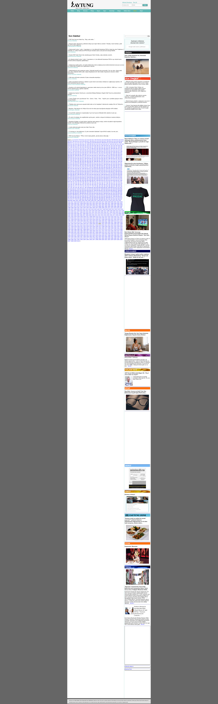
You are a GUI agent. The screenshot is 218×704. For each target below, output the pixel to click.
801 (93, 187)
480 (95, 167)
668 (104, 178)
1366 (78, 229)
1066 (112, 205)
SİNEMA (128, 53)
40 (77, 141)
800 (90, 187)
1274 (72, 222)
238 (121, 151)
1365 (75, 229)
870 (93, 192)
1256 (72, 220)
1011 (107, 200)
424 (71, 164)
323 (104, 157)
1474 (78, 238)
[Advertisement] (60, 32)
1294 (78, 223)
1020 (81, 202)
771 (76, 186)
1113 (89, 209)
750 (81, 184)
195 (73, 150)
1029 (109, 202)
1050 (118, 203)
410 (93, 163)
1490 (72, 239)
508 (107, 168)
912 (83, 194)
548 (93, 171)
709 (93, 181)
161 (102, 147)
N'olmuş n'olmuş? (130, 494)
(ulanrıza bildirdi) (73, 124)
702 (76, 181)
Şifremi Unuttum (127, 2)
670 (109, 178)
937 (88, 196)
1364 (72, 229)
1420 (78, 233)
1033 (121, 202)
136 (97, 145)
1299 (93, 223)
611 (78, 176)
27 (111, 139)
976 (71, 199)
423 (69, 164)
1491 (75, 239)
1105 (120, 207)
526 (95, 170)
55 (102, 141)
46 (87, 141)
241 (73, 152)
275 (100, 154)
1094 (87, 207)
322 (102, 157)
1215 (112, 216)
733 (95, 183)
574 (100, 173)
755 (93, 184)
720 (119, 181)
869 (90, 192)
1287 (112, 222)
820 (83, 189)
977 (73, 199)
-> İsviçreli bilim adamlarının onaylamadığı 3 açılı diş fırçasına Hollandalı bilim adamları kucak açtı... (93, 113)
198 (81, 150)
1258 (78, 220)
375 (119, 160)
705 (83, 181)
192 (121, 148)
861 (71, 192)
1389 (93, 231)
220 (78, 151)
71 (73, 142)
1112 (86, 209)
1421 (81, 233)
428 (81, 164)
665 (97, 178)
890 (85, 193)
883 (69, 193)
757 (97, 184)
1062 (99, 205)
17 (94, 139)
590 (83, 174)
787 (114, 186)
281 (114, 154)
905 (121, 193)
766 (119, 184)
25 (107, 139)
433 (93, 164)
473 (78, 167)
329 (119, 157)
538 (69, 171)
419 (114, 163)
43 (82, 141)
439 (107, 164)
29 (114, 139)
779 (95, 186)
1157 (107, 212)
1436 (72, 235)
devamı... (131, 248)
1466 (109, 236)
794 (76, 187)
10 (82, 139)
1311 (75, 225)
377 (69, 161)
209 (107, 150)
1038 (81, 203)
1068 (118, 205)
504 (97, 168)
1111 (84, 209)
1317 (93, 225)
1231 (105, 218)
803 (97, 187)
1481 (99, 238)
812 (119, 187)
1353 (93, 228)
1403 (81, 232)
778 (93, 186)
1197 (113, 215)
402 (73, 163)
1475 (81, 238)
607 (69, 176)
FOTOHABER (130, 136)
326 (112, 157)
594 (93, 174)
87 (100, 142)
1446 (102, 235)
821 (85, 189)
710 (95, 181)
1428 (102, 233)
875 (104, 192)
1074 (81, 206)
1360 (115, 228)
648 (112, 177)
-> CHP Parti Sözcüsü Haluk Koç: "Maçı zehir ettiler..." (81, 39)
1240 (78, 219)
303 (112, 155)
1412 (108, 232)
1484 (109, 238)
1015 (119, 200)
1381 (69, 231)
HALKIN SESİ (131, 370)
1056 (81, 205)
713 (102, 181)
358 (78, 160)
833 (114, 189)
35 (68, 141)
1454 (72, 236)
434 (95, 164)
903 (116, 193)
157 (93, 147)
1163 (69, 213)
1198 (116, 215)
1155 (101, 212)
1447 (105, 235)
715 (107, 181)
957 (81, 197)
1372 (96, 229)
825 (95, 189)
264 (73, 154)
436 (100, 164)
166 (114, 147)
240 (71, 152)
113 (99, 144)
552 (102, 171)
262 (69, 154)
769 (71, 186)
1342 (115, 226)
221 (81, 151)
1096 (93, 207)
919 (100, 194)
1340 (109, 226)
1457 (81, 236)
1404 (84, 232)
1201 (69, 216)
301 (107, 155)
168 (119, 147)
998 (69, 200)
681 (81, 180)
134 (93, 145)
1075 (84, 206)
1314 (84, 225)
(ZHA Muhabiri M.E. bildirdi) (76, 101)
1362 (121, 228)
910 (78, 194)
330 (121, 157)
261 (121, 152)
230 (102, 151)
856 (114, 190)
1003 (83, 200)
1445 (99, 235)
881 (119, 192)
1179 (116, 213)
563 (73, 173)
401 (71, 163)
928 (121, 194)
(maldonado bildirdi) (74, 128)
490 (119, 167)
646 (107, 177)
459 (100, 165)
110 (93, 144)
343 (97, 158)
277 (104, 154)
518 (76, 170)
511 (114, 168)
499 (85, 168)
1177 (110, 213)
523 (88, 170)
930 (71, 196)
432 (90, 164)
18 (95, 139)
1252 (115, 219)
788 (116, 186)
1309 (69, 225)
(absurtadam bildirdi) (74, 114)
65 (119, 141)
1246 (96, 219)
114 (102, 144)
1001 (77, 200)
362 (88, 160)
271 (90, 154)
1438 (78, 235)
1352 (90, 228)
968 (107, 197)
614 (85, 176)
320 (97, 157)
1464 (102, 236)
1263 (93, 220)
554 (107, 171)
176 (83, 148)
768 (69, 186)
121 (118, 144)
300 (104, 155)
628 (119, 176)
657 (78, 178)
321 (100, 157)
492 (69, 168)
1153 (96, 212)
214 (119, 150)
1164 (72, 213)
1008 (98, 200)
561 (69, 173)
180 (93, 148)
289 (78, 155)
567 (83, 173)
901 (112, 193)
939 (93, 196)
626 (114, 176)
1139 (110, 210)
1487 (118, 238)
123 (123, 144)
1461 (93, 236)
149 (73, 147)
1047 (109, 203)
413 (100, 163)
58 (107, 141)
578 (109, 173)
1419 (75, 233)
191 (119, 148)
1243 (87, 219)
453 (85, 165)
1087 (121, 206)
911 (81, 194)
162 (104, 147)
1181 (122, 213)
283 (119, 154)
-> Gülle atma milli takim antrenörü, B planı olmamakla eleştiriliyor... (84, 77)
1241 (81, 219)
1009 (101, 200)
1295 (81, 223)
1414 (115, 232)
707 (88, 181)
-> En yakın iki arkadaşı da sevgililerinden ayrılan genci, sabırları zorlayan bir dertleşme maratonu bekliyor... (94, 117)
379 (73, 161)
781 (100, 186)
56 (104, 141)
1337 (99, 226)
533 (112, 170)
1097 (96, 207)
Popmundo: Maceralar (131, 546)
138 (102, 145)
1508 (72, 241)
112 (97, 144)
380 (76, 161)
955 (76, 197)
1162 (122, 212)
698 (121, 180)
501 (90, 168)
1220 (72, 218)
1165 (75, 213)
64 (117, 141)
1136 (101, 210)
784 (107, 186)
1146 (75, 212)
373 (114, 160)
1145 (72, 212)
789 (119, 186)
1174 (101, 213)
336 (81, 158)
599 (104, 174)
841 (78, 190)
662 (90, 178)
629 (121, 176)
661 (88, 178)
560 (121, 171)
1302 (102, 223)
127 (76, 145)
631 (71, 177)
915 (90, 194)
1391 (99, 231)
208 (104, 150)
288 (76, 155)
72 (75, 142)
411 (95, 163)
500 (88, 168)
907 (71, 194)
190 (116, 148)
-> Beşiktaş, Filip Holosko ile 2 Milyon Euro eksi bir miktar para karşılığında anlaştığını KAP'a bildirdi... (93, 108)
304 (114, 155)
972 (116, 197)
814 (69, 189)
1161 (119, 212)
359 (81, 160)
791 (69, 187)
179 (90, 148)
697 (119, 180)
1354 (96, 228)
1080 (99, 206)
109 (90, 144)
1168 (84, 213)
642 (97, 177)
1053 (72, 205)
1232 (109, 218)
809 (112, 187)
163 (107, 147)
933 (78, 196)
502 (93, 168)
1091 (78, 207)
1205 (81, 216)
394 (109, 161)
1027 (102, 202)
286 (71, 155)
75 (80, 142)
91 (107, 142)
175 (81, 148)
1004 (86, 200)
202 (90, 150)
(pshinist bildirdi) (73, 67)
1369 (87, 229)
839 (73, 190)
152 (81, 147)
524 (90, 170)
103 (76, 144)
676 (69, 180)
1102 (111, 207)
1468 (115, 236)
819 (81, 189)
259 (116, 152)
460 (102, 165)
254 (104, 152)
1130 (84, 210)
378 (71, 161)
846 (90, 190)
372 (112, 160)
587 (76, 174)
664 (95, 178)
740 (112, 183)
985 (93, 199)
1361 (118, 228)
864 (78, 192)
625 (112, 176)
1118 (104, 209)
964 (97, 197)
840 (76, 190)
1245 (93, 219)
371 (109, 160)
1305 (112, 223)
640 (93, 177)
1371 (93, 229)
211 (112, 150)
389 (97, 161)
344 (100, 158)
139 (104, 145)
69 (70, 142)
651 (119, 177)
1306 (115, 223)
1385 (81, 231)
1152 (93, 212)
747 (73, 184)
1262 (90, 220)
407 (85, 163)
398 (119, 161)
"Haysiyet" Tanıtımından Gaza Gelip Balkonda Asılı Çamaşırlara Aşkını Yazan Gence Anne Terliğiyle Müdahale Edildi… (136, 588)
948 (114, 196)
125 (71, 145)
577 (107, 173)
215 (121, 150)
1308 (121, 223)
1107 (72, 209)
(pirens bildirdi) (72, 78)
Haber (128, 567)
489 (116, 167)
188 (112, 148)
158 (95, 147)
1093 (84, 207)
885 (73, 193)
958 (83, 197)
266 (78, 154)
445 (121, 164)
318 (92, 157)
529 (102, 170)
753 (88, 184)
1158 (110, 212)
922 (107, 194)
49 (92, 141)
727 (81, 183)
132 (88, 145)
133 (90, 145)
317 (90, 157)
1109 (78, 209)
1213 (105, 216)
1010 (104, 200)
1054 (75, 205)
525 (93, 170)
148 (71, 147)
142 (112, 145)
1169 (87, 213)
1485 (112, 238)
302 (109, 155)
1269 (112, 220)
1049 (115, 203)
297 (97, 155)
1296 (84, 223)
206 (100, 150)
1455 (75, 236)
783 (104, 186)
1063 (102, 205)
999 (71, 200)
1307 (118, 223)
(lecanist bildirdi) (72, 40)
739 (109, 183)
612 (81, 176)
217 (71, 151)
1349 (81, 228)
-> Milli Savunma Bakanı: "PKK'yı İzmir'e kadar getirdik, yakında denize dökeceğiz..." (89, 136)
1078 (93, 206)
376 (121, 160)
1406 (90, 232)
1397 (118, 231)
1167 (81, 213)
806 (104, 187)
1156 (104, 212)
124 (69, 145)
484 (104, 167)
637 (85, 177)
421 (119, 163)
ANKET (128, 491)
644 (102, 177)
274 (97, 154)
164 (109, 147)
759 (102, 184)
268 (83, 154)
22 (102, 139)
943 (102, 196)
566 (81, 173)
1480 (96, 238)
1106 (69, 209)
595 (95, 174)
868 (88, 192)
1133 (93, 210)
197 (78, 150)
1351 (87, 228)
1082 (105, 206)
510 (112, 168)
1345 (69, 228)
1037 (78, 203)
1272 (121, 220)
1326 (121, 225)
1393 (105, 231)
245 (83, 152)
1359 (112, 228)
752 (85, 184)
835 (119, 189)
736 (102, 183)
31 (117, 139)
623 (107, 176)
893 (93, 193)
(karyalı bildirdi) (72, 95)
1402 (78, 232)
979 (78, 199)
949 (116, 196)
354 (69, 160)
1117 (101, 209)
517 (73, 170)
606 (121, 174)
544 (83, 171)
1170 (90, 213)
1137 (104, 210)
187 (109, 148)
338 (85, 158)
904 (119, 193)
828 (102, 189)
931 (73, 196)
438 (104, 164)
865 (81, 192)
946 (109, 196)
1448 (109, 235)
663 (93, 178)
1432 (115, 233)
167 (116, 147)
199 (83, 150)
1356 (102, 228)
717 (112, 181)
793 (73, 187)
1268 (109, 220)
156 (90, 147)
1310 (72, 225)
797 (83, 187)
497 (81, 168)
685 (90, 180)
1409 (99, 232)
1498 (96, 239)
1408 (96, 232)
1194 (104, 215)
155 (88, 147)
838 (71, 190)
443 (116, 164)
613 (83, 176)
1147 (78, 212)
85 (97, 142)
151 (78, 147)
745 (69, 184)
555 (109, 171)
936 (85, 196)
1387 (87, 231)
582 (119, 173)
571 (93, 173)
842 (81, 190)
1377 (112, 229)
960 (88, 197)
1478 (90, 238)
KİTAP (127, 388)
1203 (75, 216)
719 (116, 181)
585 (71, 174)
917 (95, 194)
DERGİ (128, 466)
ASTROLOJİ (130, 355)
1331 (81, 226)
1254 (121, 219)
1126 (72, 210)
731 (90, 183)
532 (109, 170)
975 (69, 199)
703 (78, 181)
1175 (104, 213)
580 (114, 173)
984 (90, 199)
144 (116, 145)
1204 (78, 216)
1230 (102, 218)
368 (102, 160)
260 (119, 152)
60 (111, 141)
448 (73, 165)
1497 (93, 239)
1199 (119, 215)
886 (76, 193)
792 (71, 187)
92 (109, 142)
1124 (121, 209)
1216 (115, 216)
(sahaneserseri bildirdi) (74, 56)
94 (112, 142)
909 (76, 194)
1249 (105, 219)
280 (112, 154)
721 (121, 181)
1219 (69, 218)
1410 (102, 232)
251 (97, 152)
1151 (90, 212)
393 (107, 161)
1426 (96, 233)
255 (107, 152)
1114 (92, 209)
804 (100, 187)
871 (95, 192)
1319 (99, 225)
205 (97, 150)
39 (75, 141)
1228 (96, 218)
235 (114, 151)
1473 (75, 238)
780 (97, 186)
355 (71, 160)
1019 (78, 202)
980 (81, 199)
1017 (72, 202)
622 (104, 176)
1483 (105, 238)
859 (121, 190)
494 (73, 168)
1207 (87, 216)
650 (116, 177)
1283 (99, 222)
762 (109, 184)
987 (97, 199)
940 (95, 196)
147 (69, 147)
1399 (69, 232)
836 (121, 189)
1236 (121, 218)
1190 (93, 215)
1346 (72, 228)
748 (76, 184)
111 (95, 144)
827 (100, 189)
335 (78, 158)
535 (116, 170)
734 (97, 183)
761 (107, 184)
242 (76, 152)
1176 (107, 213)
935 (83, 196)
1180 (119, 213)
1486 (115, 238)
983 (88, 199)
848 (95, 190)
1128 (78, 210)
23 (104, 139)
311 (76, 157)
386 (90, 161)
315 (85, 157)
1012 (110, 200)
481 (97, 167)
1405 (87, 232)
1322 (108, 225)
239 (69, 152)
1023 (90, 202)
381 (78, 161)
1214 (108, 216)
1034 (69, 203)
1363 (69, 229)
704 (81, 181)
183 (100, 148)
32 (119, 139)
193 (69, 150)
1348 (78, 228)
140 (107, 145)
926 (116, 194)
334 (76, 158)
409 (90, 163)
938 (90, 196)
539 (71, 171)
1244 (90, 219)
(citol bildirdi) (72, 52)
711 (97, 181)
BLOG (127, 330)
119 (113, 144)
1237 (69, 219)
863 (76, 192)
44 (83, 141)
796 (81, 187)
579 (112, 173)
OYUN (127, 543)
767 (121, 184)
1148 (81, 212)
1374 (102, 229)
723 (71, 183)
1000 (73, 200)
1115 (95, 209)
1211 (99, 216)
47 (88, 141)
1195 (107, 215)
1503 (112, 239)
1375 (105, 229)
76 (82, 142)
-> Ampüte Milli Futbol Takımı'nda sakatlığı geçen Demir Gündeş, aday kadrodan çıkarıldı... (90, 55)
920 (102, 194)
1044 (99, 203)
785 (109, 186)
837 (69, 190)
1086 (118, 206)
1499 (99, 239)
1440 (84, 235)
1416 (121, 232)
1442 (90, 235)
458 (97, 165)
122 (120, 144)
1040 (87, 203)
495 (76, 168)
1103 (114, 207)
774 (83, 186)
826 (97, 189)
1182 (69, 215)
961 (90, 197)
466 (116, 165)
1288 (115, 222)
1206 (84, 216)
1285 (105, 222)
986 (95, 199)
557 (114, 171)
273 (95, 154)
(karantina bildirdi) (73, 137)
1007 (95, 200)
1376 (109, 229)
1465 (105, 236)
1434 (121, 233)
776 (88, 186)
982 (85, 199)
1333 (87, 226)
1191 (96, 215)
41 (78, 141)
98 (119, 142)
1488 (121, 238)
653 (69, 178)
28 (112, 139)
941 (97, 196)
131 (85, 145)
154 (85, 147)
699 (69, 181)
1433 (118, 233)
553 (104, 171)
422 (121, 163)
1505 (118, 239)
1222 (78, 218)
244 (81, 152)
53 (99, 141)
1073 (78, 206)
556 (112, 171)
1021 (84, 202)
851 (102, 190)
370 (107, 160)
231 (104, 151)
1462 (96, 236)
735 (100, 183)
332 (71, 158)
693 (109, 180)
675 (121, 178)
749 (78, 184)
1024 (93, 202)
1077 (90, 206)
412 (97, 163)
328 (116, 157)
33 (121, 139)
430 (85, 164)
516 (71, 170)
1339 (105, 226)
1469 (118, 236)
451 (81, 165)
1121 (112, 209)
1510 (78, 241)
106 (83, 144)
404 (78, 163)
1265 (99, 220)
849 (97, 190)
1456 (78, 236)
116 (106, 144)
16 (92, 139)
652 (121, 177)
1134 (96, 210)
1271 (118, 220)
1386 (84, 231)
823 (90, 189)
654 (71, 178)
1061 (96, 205)
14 (88, 139)
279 (109, 154)
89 (104, 142)
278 (107, 154)
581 (116, 173)
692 (107, 180)
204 (95, 150)
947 (112, 196)
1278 (84, 222)
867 (85, 192)
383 (83, 161)
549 (95, 171)
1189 (90, 215)
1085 (115, 206)
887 (78, 193)
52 (97, 141)
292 (85, 155)
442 (114, 164)
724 (73, 183)
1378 (115, 229)
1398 (121, 231)
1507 (69, 241)
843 (83, 190)
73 (77, 142)
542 (78, 171)
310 (73, 157)
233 (109, 151)
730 (88, 183)
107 (85, 144)
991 (107, 199)
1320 (102, 225)
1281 (93, 222)
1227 (93, 218)
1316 (90, 225)
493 (71, 168)
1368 (84, 229)
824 (93, 189)
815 (71, 189)
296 (95, 155)
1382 (72, 231)
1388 (90, 231)
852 (104, 190)
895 (97, 193)
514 (121, 168)
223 (85, 151)
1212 (102, 216)
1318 (96, 225)
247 (88, 152)
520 (81, 170)
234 (112, 151)
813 (121, 187)
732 (93, 183)
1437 (75, 235)
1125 (69, 210)
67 (123, 141)
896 (100, 193)
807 (107, 187)
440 (109, 164)
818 (78, 189)
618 (95, 176)
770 (73, 186)
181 (95, 148)
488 (114, 167)
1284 (102, 222)
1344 (121, 226)
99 (121, 142)
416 (107, 163)
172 (73, 148)
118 (111, 144)
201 (88, 150)
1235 (118, 218)
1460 (90, 236)
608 (71, 176)
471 (73, 167)
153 (83, 147)
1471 (69, 238)
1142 (119, 210)
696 (116, 180)
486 (109, 167)
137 (100, 145)
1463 (99, 236)
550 (97, 171)
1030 (112, 202)
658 (81, 178)
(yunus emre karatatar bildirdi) (76, 84)
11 (83, 139)
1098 (99, 207)
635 (81, 177)
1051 (121, 203)
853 (107, 190)
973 (119, 197)
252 (100, 152)
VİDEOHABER (130, 251)
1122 (115, 209)
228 (97, 151)
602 (112, 174)
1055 (78, 205)
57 (106, 141)
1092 (81, 207)
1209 (93, 216)
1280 (90, 222)
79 (87, 142)
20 (99, 139)
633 (76, 177)
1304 (109, 223)
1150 (87, 212)
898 (104, 193)
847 (93, 190)
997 (121, 199)
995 (116, 199)
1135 (99, 210)
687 (95, 180)
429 (83, 164)
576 (104, 173)
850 (100, 190)
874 (102, 192)
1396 (115, 231)
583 (121, 173)
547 (90, 171)
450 (78, 165)
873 (100, 192)
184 (102, 148)
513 (119, 168)
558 (116, 171)
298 (100, 155)
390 (100, 161)
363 (90, 160)
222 (83, 151)
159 (97, 147)
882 (121, 192)
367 (100, 160)
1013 (113, 200)
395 (112, 161)
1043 (96, 203)
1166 (78, 213)
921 (104, 194)
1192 (99, 215)
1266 (102, 220)
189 (114, 148)
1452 (121, 235)
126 (73, 145)
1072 (75, 206)
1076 (87, 206)
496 (78, 168)
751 (83, 184)
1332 (84, 226)
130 (83, 145)
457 (95, 165)
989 (102, 199)
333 (73, 158)
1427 (99, 233)
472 (76, 167)
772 (78, 186)
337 (83, 158)
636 (83, 177)
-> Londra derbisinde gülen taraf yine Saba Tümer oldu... (81, 127)
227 (95, 151)
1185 (78, 215)
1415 (118, 232)
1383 (75, 231)
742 (116, 183)
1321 (105, 225)
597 (100, 174)
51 (95, 141)
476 (85, 167)
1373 (99, 229)
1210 (96, 216)
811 (116, 187)
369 (104, 160)
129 (81, 145)
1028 (105, 202)
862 (73, 192)
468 (121, 165)
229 (100, 151)
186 (107, 148)
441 (112, 164)
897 (102, 193)
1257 (75, 220)
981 (83, 199)
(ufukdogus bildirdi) (73, 110)
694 (112, 180)
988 (100, 199)
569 (88, 173)
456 (93, 165)
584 (69, 174)
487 (112, 167)
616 (90, 176)
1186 (81, 215)
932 (76, 196)
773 (81, 186)
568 (85, 173)
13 (87, 139)
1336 (96, 226)
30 (116, 139)
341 (93, 158)
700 (71, 181)
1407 (93, 232)
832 (112, 189)
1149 (84, 212)
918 (97, 194)
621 (102, 176)
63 (116, 141)
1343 (118, 226)
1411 (105, 232)
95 (114, 142)
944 (104, 196)
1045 (102, 203)
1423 (87, 233)
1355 (99, 228)
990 (104, 199)
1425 (93, 233)
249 (93, 152)
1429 (105, 233)
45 (85, 141)
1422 (84, 233)
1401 (75, 232)
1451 (118, 235)
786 (112, 186)
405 (81, 163)
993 (112, 199)
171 (71, 148)
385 (88, 161)
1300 (96, 223)
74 (78, 142)
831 (109, 189)
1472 (72, 238)
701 (73, 181)
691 (104, 180)
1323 (112, 225)
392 (104, 161)
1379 (118, 229)
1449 (112, 235)
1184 (75, 215)
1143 (122, 210)
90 (106, 142)
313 (81, 157)
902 (114, 193)
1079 (96, 206)
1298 (90, 223)
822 (88, 189)
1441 (87, 235)
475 (83, 167)
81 (90, 142)
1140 (113, 210)
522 (85, 170)
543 (81, 171)
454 (88, 165)
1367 (81, 229)
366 (97, 160)
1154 (99, 212)
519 (78, 170)
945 (107, 196)
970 (112, 197)
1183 (72, 215)
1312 (78, 225)
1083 (109, 206)
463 (109, 165)
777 (90, 186)
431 (88, 164)
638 (88, 177)
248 (90, 152)
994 (114, 199)
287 (73, 155)
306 (119, 155)
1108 (75, 209)
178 (88, 148)
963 (95, 197)
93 (111, 142)
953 (71, 197)
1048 (112, 203)
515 (69, 170)
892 (90, 193)
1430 (109, 233)
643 (100, 177)
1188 (87, 215)
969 (109, 197)
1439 (81, 235)
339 (88, 158)
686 (93, 180)
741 (114, 183)
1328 (72, 226)
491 (121, 167)
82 (92, 142)
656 (76, 178)
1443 (93, 235)
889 (83, 193)
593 (90, 174)
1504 (115, 239)
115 (104, 144)
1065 (109, 205)
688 (97, 180)
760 (104, 184)
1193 (101, 215)
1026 (99, 202)
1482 (102, 238)
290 (81, 155)
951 (121, 196)
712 (100, 181)
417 (109, 163)
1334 (90, 226)
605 (119, 174)
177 (85, 148)
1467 (112, 236)
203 (93, 150)
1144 (69, 212)
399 (121, 161)
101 (71, 144)
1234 (115, 218)
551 (100, 171)
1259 (81, 220)
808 (109, 187)
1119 (107, 209)
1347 (75, 228)
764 (114, 184)
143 (114, 145)
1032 (118, 202)
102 (73, 144)
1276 (78, 222)
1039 (84, 203)
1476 (84, 238)
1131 (87, 210)
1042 (93, 203)
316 (88, 157)
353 (121, 158)
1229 (99, 218)
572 (95, 173)
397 (116, 161)
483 (102, 167)
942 (100, 196)
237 (119, 151)
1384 (78, 231)
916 (92, 194)
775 (85, 186)
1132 (90, 210)
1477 (87, 238)
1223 (81, 218)
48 (90, 141)
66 (121, 141)
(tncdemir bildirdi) (73, 105)
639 (90, 177)
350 (114, 158)
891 (88, 193)
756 (95, 184)
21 (100, 139)
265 (76, 154)
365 (95, 160)
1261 (87, 220)
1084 (112, 206)
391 (102, 161)
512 (116, 168)
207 (102, 150)
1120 (109, 209)
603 (114, 174)
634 (78, 177)
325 (109, 157)
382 (81, 161)
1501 (105, 239)
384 (85, 161)
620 (100, 176)
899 (107, 193)
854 (109, 190)
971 (114, 197)
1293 (75, 223)
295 (93, 155)
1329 (75, 226)
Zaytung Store (128, 669)
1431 (112, 233)
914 (88, 194)
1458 (84, 236)
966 (102, 197)
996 (119, 199)
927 (119, 194)
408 (88, 163)
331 (69, 158)
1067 (115, 205)
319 (95, 157)
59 (109, 141)
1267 (105, 220)
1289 (118, 222)
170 (69, 148)
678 (73, 180)
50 (94, 141)
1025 (96, 202)
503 (95, 168)
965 (100, 197)
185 (104, 148)
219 (76, 151)
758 (100, 184)
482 (100, 167)
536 (119, 170)
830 (107, 189)
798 (85, 187)
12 (85, 139)
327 (114, 157)
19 (97, 139)
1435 (69, 235)
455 (90, 165)
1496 (90, 239)
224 (88, 151)
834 (116, 189)
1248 (102, 219)
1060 (93, 205)
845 (88, 190)
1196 (110, 215)
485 (107, 167)
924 (112, 194)
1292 (72, 223)
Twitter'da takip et (129, 666)
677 (71, 180)
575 (102, 173)
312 (78, 157)
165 (112, 147)
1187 (84, 215)
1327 (69, 226)
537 (121, 170)
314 (83, 157)
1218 (121, 216)
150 (76, 147)
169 (121, 147)
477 (88, 167)
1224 (84, 218)
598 (102, 174)
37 (71, 141)
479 (93, 167)
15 (90, 139)
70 (71, 142)
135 (95, 145)
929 (69, 196)
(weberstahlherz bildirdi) (75, 133)
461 (104, 165)
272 (93, 154)
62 (114, 141)
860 (69, 192)
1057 (84, 205)
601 (109, 174)
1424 (90, 233)
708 (90, 181)
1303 (105, 223)
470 (71, 167)
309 (71, 157)
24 (105, 139)
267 (81, 154)
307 (121, 155)
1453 (69, 236)
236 (116, 151)
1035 (72, 203)
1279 (87, 222)
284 (121, 154)
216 (69, 151)
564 (76, 173)
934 (81, 196)
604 (116, 174)
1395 (112, 231)
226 (93, 151)
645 (104, 177)
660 (85, 178)
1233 (112, 218)
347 (107, 158)
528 (100, 170)
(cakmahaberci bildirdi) (74, 46)
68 (68, 142)
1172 (96, 213)
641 (95, 177)
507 (104, 168)
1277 (81, 222)
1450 (115, 235)
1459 (87, 236)
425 (73, 164)
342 (95, 158)
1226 (90, 218)
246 (85, 152)
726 (78, 183)
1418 (72, 233)
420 (116, 163)
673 (116, 178)
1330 (78, 226)
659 (83, 178)
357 (76, 160)
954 (73, 197)
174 (78, 148)
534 (114, 170)
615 (88, 176)
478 (90, 167)
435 (97, 164)
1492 (78, 239)
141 (109, 145)
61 (112, 141)
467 (119, 165)
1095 (90, 207)
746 (71, 184)
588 (78, 174)
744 (121, 183)
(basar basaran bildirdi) (74, 74)
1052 (69, 205)
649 (114, 177)
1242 (84, 219)
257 (112, 152)
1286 (109, 222)
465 (114, 165)
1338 (102, 226)
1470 (121, 236)
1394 (109, 231)
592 (88, 174)
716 (109, 181)
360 (83, 160)
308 (69, 157)
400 (69, 163)
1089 (72, 207)
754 (90, 184)
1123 (118, 209)
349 (112, 158)
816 (73, 189)
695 (114, 180)
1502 (109, 239)
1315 (87, 225)
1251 (112, 219)
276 (102, 154)
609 (73, 176)
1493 (81, 239)
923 (109, 194)
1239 (75, 219)
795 (78, 187)
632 (73, 177)
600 (107, 174)
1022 (87, 202)
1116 (98, 209)
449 (76, 165)
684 (88, 180)
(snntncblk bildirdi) (73, 90)
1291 (69, 223)
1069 (121, 205)
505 (100, 168)
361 (85, 160)
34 (122, 139)
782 (102, 186)
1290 (121, 222)
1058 (87, 205)
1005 (89, 200)
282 (116, 154)
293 (88, 155)
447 (71, 165)
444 (119, 164)
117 (109, 144)
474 (81, 167)
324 (107, 157)
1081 (102, 206)
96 (116, 142)
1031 (115, 202)
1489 (69, 239)
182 (97, 148)
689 (100, 180)
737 (104, 183)
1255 (69, 220)
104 (78, 144)
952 (69, 197)
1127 (75, 210)
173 (76, 148)
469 (69, 167)
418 (112, 163)
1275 (75, 222)
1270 (115, 220)
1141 (116, 210)
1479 (93, 238)
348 (109, 158)
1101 (108, 207)
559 (119, 171)
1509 (75, 241)
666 (100, 178)
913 (85, 194)
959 (85, 197)
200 (85, 150)
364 (93, 160)
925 (114, 194)
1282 (96, 222)
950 (119, 196)
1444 (96, 235)
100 (69, 144)
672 (114, 178)
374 (116, 160)
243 (78, 152)
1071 (72, 206)
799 (88, 187)
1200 (122, 215)
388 (95, 161)
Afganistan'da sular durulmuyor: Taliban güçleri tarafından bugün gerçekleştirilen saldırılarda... (136, 165)
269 (85, 154)
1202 (72, 216)
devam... (130, 366)
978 (76, 199)
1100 (105, 207)
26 (109, 139)
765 (116, 184)
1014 (116, 200)
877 (109, 192)
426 (76, 164)
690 (102, 180)
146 (121, 145)
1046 (105, 203)
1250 (109, 219)
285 (69, 155)
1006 (92, 200)
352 (119, 158)
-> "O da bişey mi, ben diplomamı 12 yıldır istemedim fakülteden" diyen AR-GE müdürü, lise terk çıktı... (93, 131)
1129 (81, 210)
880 (116, 192)
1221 (75, 218)
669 (107, 178)
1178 (113, 213)
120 (115, 144)
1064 (105, 205)
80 (88, 142)
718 (114, 181)
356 (73, 160)
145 (119, 145)
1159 (113, 212)
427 (78, 164)
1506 (121, 239)
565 (78, 173)
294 (90, 155)
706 (85, 181)
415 (104, 163)
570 (90, 173)
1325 (118, 225)
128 (78, 145)
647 (109, 177)
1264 (96, 220)
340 (90, 158)
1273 (69, 222)
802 (95, 187)
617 (92, 176)
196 (76, 150)
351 (116, 158)
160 (100, 147)
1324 (115, 225)
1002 (80, 200)
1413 (112, 232)
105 (81, 144)
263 (71, 154)
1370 (90, 229)
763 (112, 184)
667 (102, 178)
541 (76, 171)
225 (90, 151)
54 (100, 141)
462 (107, 165)
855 (112, 190)
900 (109, 193)
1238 (72, 219)
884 (71, 193)
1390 (96, 231)
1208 (90, 216)
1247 (99, 219)
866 (83, 192)
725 (76, 183)
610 (76, 176)
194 (71, 150)
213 (116, 150)
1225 (87, 218)
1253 (118, 219)
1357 (105, 228)
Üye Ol (135, 2)
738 (107, 183)
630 (69, 177)
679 (76, 180)
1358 (109, 228)
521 (83, 170)
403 (76, 163)
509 (109, 168)
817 (76, 189)
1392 (102, 231)
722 (69, 183)
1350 (84, 228)
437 (102, 164)
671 (112, 178)
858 (119, 190)
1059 (90, 205)
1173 (99, 213)
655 (73, 178)
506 (102, 168)
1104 (117, 207)
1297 (87, 223)
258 (114, 152)
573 (97, 173)
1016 (69, 202)
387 (93, 161)
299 (102, 155)
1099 (102, 207)
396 (114, 161)
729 (85, 183)
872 (97, 192)
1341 (112, 226)
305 (116, 155)
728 (83, 183)
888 (81, 193)
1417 (69, 233)
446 (69, 165)
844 (85, 190)
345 (102, 158)
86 (99, 142)
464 (112, 165)
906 (69, 194)
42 (80, 141)
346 (104, 158)
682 (83, 180)
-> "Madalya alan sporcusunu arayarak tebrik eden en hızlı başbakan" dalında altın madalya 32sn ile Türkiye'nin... (96, 104)
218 (73, 151)
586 (73, 174)
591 (85, 174)
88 (102, 142)
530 (104, 170)
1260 (84, 220)
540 (73, 171)
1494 (84, 239)
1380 (121, 229)
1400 (72, 232)
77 (83, 142)
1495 (87, 239)
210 (109, 150)
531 (107, 170)
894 (95, 193)
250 (95, 152)
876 (107, 192)
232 (107, 151)
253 (102, 152)
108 (88, 144)
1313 (81, 225)
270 (88, 154)
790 (121, 186)
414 (102, 163)
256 (109, 152)
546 (88, 171)
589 (81, 174)
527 (97, 170)
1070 (69, 206)
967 (104, 197)
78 (85, 142)
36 (70, 141)
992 (109, 199)
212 (114, 150)
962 (93, 197)
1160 (116, 212)
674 (119, 178)
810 (114, 187)
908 (73, 194)
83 (94, 142)
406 (83, 163)
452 (83, 165)
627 (116, 176)
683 (85, 180)
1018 (75, 202)
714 (104, 181)
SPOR (127, 212)
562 (71, 173)
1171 (93, 213)
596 (97, 174)
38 (73, 141)
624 (109, 176)
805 (102, 187)
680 (78, 180)
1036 (75, 203)
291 (83, 155)
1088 (69, 207)
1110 (81, 209)
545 (85, 171)
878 (112, 192)
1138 (107, 210)
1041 (90, 203)
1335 (93, 226)
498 (83, 168)
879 (114, 192)
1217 (118, 216)
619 (97, 176)
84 (95, 142)
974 (121, 197)
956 (78, 197)
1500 (102, 239)
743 (119, 183)
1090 (75, 207)
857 (116, 190)
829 (104, 189)
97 (117, 142)
